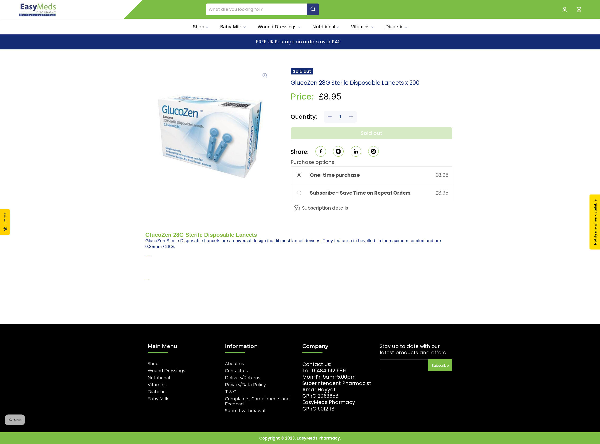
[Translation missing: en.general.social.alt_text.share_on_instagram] (338, 152)
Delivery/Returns (242, 377)
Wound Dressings (166, 370)
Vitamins (157, 384)
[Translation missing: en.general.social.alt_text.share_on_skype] (373, 152)
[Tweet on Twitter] (356, 152)
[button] (579, 9)
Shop (153, 363)
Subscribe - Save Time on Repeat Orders (361, 192)
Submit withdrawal (245, 410)
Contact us (236, 370)
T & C (230, 391)
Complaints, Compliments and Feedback (257, 401)
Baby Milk (158, 398)
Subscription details (325, 208)
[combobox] (262, 9)
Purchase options (312, 162)
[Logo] (37, 9)
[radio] (302, 175)
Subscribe (440, 365)
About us (234, 363)
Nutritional (159, 377)
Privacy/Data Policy (245, 384)
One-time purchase (335, 175)
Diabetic (156, 391)
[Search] (313, 9)
